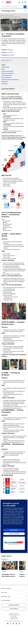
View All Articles (14, 530)
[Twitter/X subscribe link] (11, 623)
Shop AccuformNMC (14, 533)
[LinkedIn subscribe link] (16, 623)
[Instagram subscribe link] (19, 623)
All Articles (11, 15)
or (9, 88)
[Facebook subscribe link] (14, 623)
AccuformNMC (9, 52)
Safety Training (5, 67)
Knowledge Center (8, 11)
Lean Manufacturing (6, 75)
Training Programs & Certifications (10, 79)
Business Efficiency (6, 77)
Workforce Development (8, 73)
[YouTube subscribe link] (8, 623)
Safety (3, 69)
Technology (4, 83)
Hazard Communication (7, 71)
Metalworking (5, 81)
